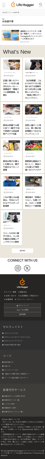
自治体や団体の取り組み (12, 345)
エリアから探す (9, 404)
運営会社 (23, 292)
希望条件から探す (10, 408)
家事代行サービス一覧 (11, 400)
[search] (40, 3)
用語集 (23, 314)
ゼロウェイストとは (11, 333)
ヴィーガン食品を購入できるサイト (16, 378)
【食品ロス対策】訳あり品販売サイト (17, 374)
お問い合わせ (11, 296)
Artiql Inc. (4, 455)
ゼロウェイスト (13, 327)
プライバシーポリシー (25, 299)
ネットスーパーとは (11, 370)
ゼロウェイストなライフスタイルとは (17, 337)
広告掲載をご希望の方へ (29, 296)
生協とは (7, 366)
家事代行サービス (14, 390)
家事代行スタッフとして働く (14, 412)
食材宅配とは (8, 362)
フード (7, 356)
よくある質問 (23, 310)
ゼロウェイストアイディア (13, 341)
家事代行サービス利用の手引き (14, 396)
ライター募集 (11, 292)
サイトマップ (23, 305)
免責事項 (9, 299)
